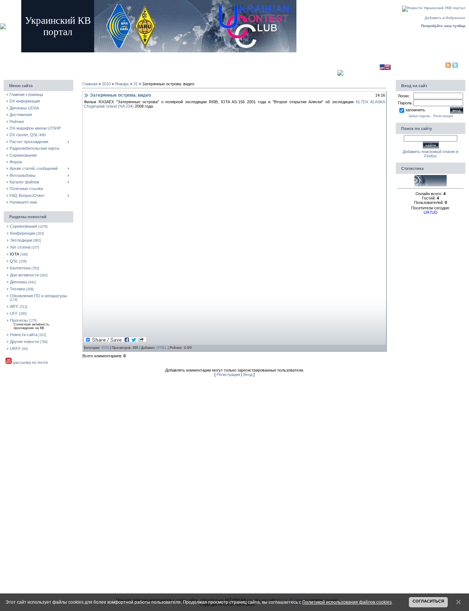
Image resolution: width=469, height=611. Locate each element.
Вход (143, 56)
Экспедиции (21, 240)
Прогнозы (19, 320)
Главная (101, 56)
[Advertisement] (210, 65)
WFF (14, 306)
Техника (17, 289)
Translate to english (362, 67)
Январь (122, 84)
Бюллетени (20, 268)
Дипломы (18, 282)
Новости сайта (23, 334)
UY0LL (161, 348)
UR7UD (430, 212)
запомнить (415, 110)
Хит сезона (20, 247)
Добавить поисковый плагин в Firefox (430, 153)
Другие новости (24, 341)
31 (135, 84)
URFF (15, 348)
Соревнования (23, 226)
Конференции (22, 233)
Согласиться (428, 601)
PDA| (440, 67)
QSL (14, 261)
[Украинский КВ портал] (430, 185)
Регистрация (123, 56)
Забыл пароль (419, 116)
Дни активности (24, 275)
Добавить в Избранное (445, 18)
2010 (106, 84)
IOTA (14, 254)
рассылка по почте (30, 362)
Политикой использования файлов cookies (347, 602)
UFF (14, 313)
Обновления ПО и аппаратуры (38, 296)
